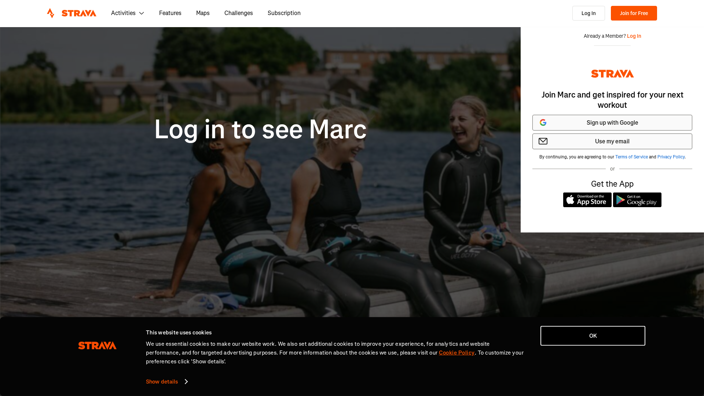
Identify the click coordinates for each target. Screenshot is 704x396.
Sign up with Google (612, 122)
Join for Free (634, 13)
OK (593, 336)
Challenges (238, 13)
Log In (589, 13)
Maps (203, 13)
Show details (162, 381)
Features (170, 13)
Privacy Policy (671, 157)
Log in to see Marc (260, 129)
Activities (123, 13)
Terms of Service (631, 157)
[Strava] (71, 13)
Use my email (612, 141)
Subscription (284, 13)
